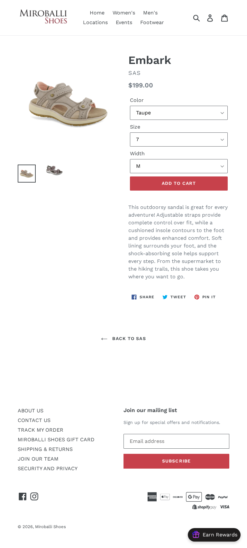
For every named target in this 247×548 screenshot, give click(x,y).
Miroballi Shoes (50, 526)
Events (124, 22)
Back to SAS (128, 338)
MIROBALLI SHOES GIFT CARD (56, 439)
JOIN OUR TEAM (38, 459)
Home (97, 13)
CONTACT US (34, 420)
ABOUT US (30, 411)
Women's (124, 13)
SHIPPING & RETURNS (45, 449)
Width (137, 153)
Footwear (152, 22)
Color (137, 100)
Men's (150, 13)
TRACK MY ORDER (40, 430)
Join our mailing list (150, 410)
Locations (95, 22)
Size (135, 127)
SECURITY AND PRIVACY (48, 468)
